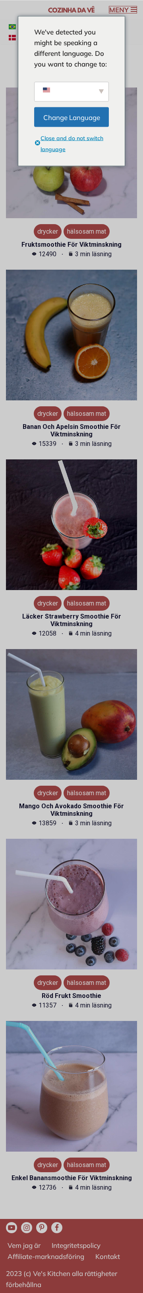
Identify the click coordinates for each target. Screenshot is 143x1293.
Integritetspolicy (76, 1245)
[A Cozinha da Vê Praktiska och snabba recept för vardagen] (71, 9)
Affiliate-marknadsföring (46, 1256)
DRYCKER (47, 231)
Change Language (71, 117)
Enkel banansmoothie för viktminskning (72, 1178)
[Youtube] (11, 1227)
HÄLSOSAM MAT (86, 231)
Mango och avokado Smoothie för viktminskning (71, 809)
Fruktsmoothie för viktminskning (71, 244)
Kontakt (107, 1256)
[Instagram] (26, 1227)
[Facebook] (56, 1227)
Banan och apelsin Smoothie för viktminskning (72, 430)
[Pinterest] (41, 1227)
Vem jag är (24, 1245)
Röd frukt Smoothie (71, 996)
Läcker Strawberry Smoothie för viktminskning (71, 620)
